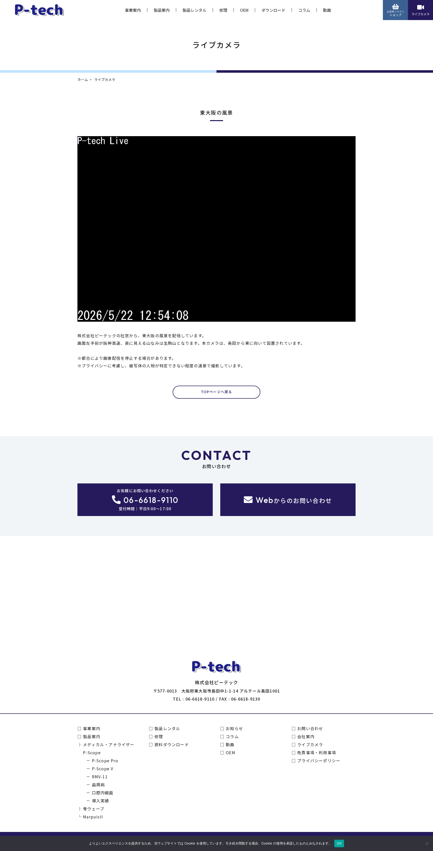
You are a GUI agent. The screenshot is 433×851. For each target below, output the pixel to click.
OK (339, 843)
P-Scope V (102, 768)
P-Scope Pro (105, 760)
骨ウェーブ (93, 809)
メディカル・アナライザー (108, 744)
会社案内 (305, 736)
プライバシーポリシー (318, 760)
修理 (223, 10)
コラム (304, 10)
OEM (244, 10)
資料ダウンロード (171, 744)
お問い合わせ (310, 728)
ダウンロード (273, 10)
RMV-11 (100, 777)
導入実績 (100, 801)
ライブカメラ (420, 14)
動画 (327, 10)
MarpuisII (93, 817)
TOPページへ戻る (216, 392)
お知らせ (234, 728)
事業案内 (133, 10)
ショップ (395, 13)
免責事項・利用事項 (316, 752)
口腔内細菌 (103, 793)
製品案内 (162, 10)
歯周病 (98, 785)
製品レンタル (194, 10)
